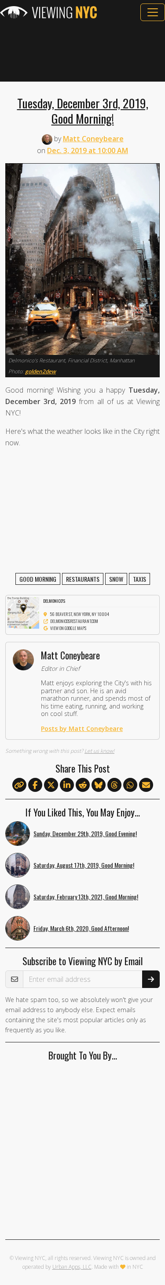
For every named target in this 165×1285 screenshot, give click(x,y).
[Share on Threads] (114, 785)
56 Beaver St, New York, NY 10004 (79, 614)
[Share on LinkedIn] (67, 785)
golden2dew (40, 371)
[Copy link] (19, 785)
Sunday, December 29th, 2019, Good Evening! (85, 833)
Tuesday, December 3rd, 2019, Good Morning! (82, 110)
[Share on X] (51, 785)
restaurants (82, 578)
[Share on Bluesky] (99, 785)
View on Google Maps (68, 628)
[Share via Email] (146, 785)
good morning (37, 578)
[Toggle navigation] (152, 12)
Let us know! (99, 751)
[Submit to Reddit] (83, 785)
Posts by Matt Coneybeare (82, 728)
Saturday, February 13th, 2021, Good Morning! (85, 896)
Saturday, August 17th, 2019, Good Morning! (83, 865)
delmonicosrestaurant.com (74, 621)
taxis (139, 578)
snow (116, 578)
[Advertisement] (82, 51)
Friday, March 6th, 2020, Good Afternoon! (81, 928)
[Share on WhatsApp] (130, 785)
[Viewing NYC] (48, 12)
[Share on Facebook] (35, 785)
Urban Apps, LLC (72, 1267)
